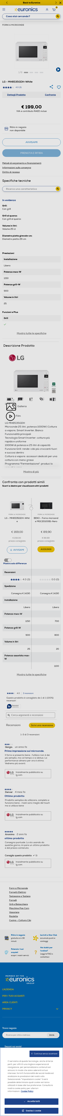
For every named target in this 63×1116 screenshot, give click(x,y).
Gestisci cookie (33, 1111)
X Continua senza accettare (44, 1054)
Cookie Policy (27, 1091)
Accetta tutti (33, 1101)
